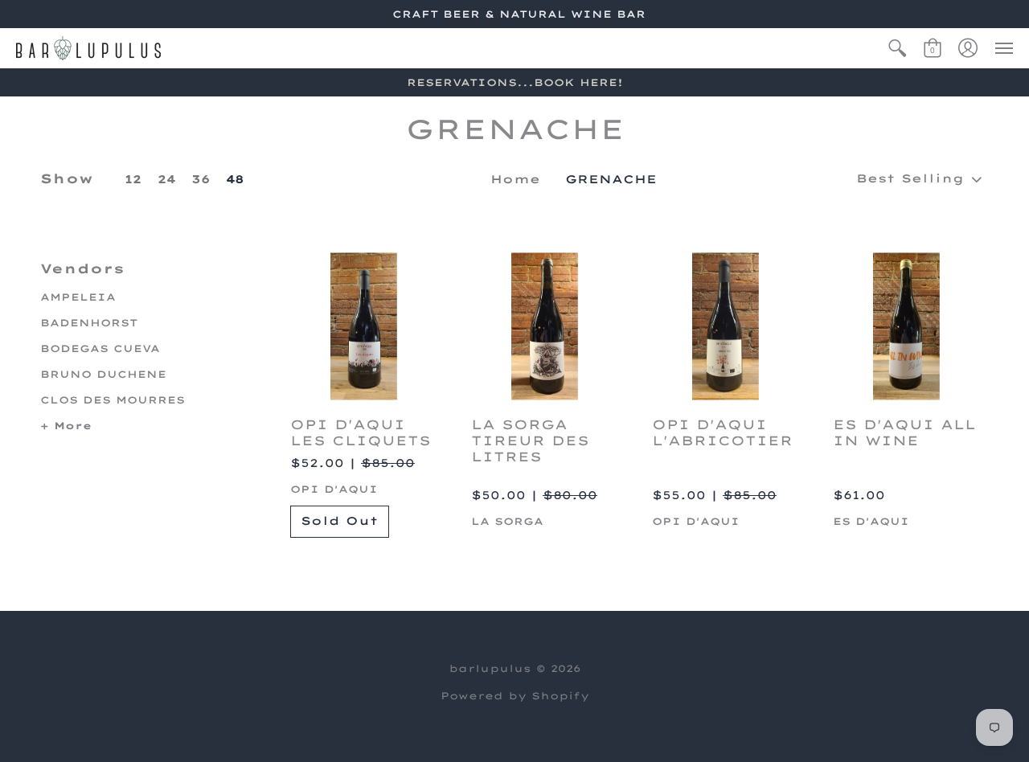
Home (515, 179)
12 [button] (133, 179)
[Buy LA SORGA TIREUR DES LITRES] (544, 326)
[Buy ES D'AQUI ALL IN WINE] (906, 326)
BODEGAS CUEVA (100, 348)
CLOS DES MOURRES (112, 400)
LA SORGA (507, 521)
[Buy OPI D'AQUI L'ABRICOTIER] (725, 326)
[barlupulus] (88, 48)
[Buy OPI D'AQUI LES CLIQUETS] (363, 326)
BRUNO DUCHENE (103, 374)
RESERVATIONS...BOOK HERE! (515, 82)
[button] (897, 48)
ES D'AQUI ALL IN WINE (904, 432)
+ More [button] (66, 426)
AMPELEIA (78, 297)
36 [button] (200, 179)
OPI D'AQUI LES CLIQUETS (360, 432)
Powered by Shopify (515, 696)
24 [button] (166, 179)
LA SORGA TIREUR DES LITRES (530, 440)
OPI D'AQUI (334, 489)
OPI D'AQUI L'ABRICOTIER (722, 432)
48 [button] (235, 179)
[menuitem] (897, 48)
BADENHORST (88, 323)
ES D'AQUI (871, 521)
